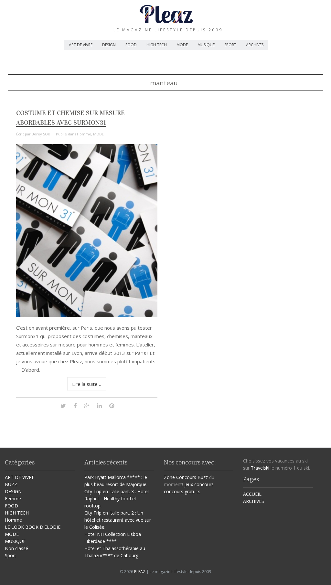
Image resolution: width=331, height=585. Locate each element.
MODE (182, 45)
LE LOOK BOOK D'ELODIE (32, 527)
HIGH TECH (156, 45)
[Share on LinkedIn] (99, 405)
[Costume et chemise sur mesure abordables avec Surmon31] (87, 315)
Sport (10, 555)
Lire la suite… (86, 384)
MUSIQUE (206, 45)
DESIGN (109, 45)
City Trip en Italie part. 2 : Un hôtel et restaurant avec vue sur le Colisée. (117, 520)
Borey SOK (41, 134)
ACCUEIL (252, 494)
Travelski (260, 468)
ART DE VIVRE (80, 45)
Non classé (16, 548)
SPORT (230, 45)
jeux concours (199, 484)
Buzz (203, 477)
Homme (84, 134)
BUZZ (11, 484)
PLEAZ (139, 571)
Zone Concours (180, 477)
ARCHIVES (254, 45)
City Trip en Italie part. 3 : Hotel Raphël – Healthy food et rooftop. (116, 498)
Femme (13, 498)
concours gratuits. (182, 491)
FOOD (131, 45)
